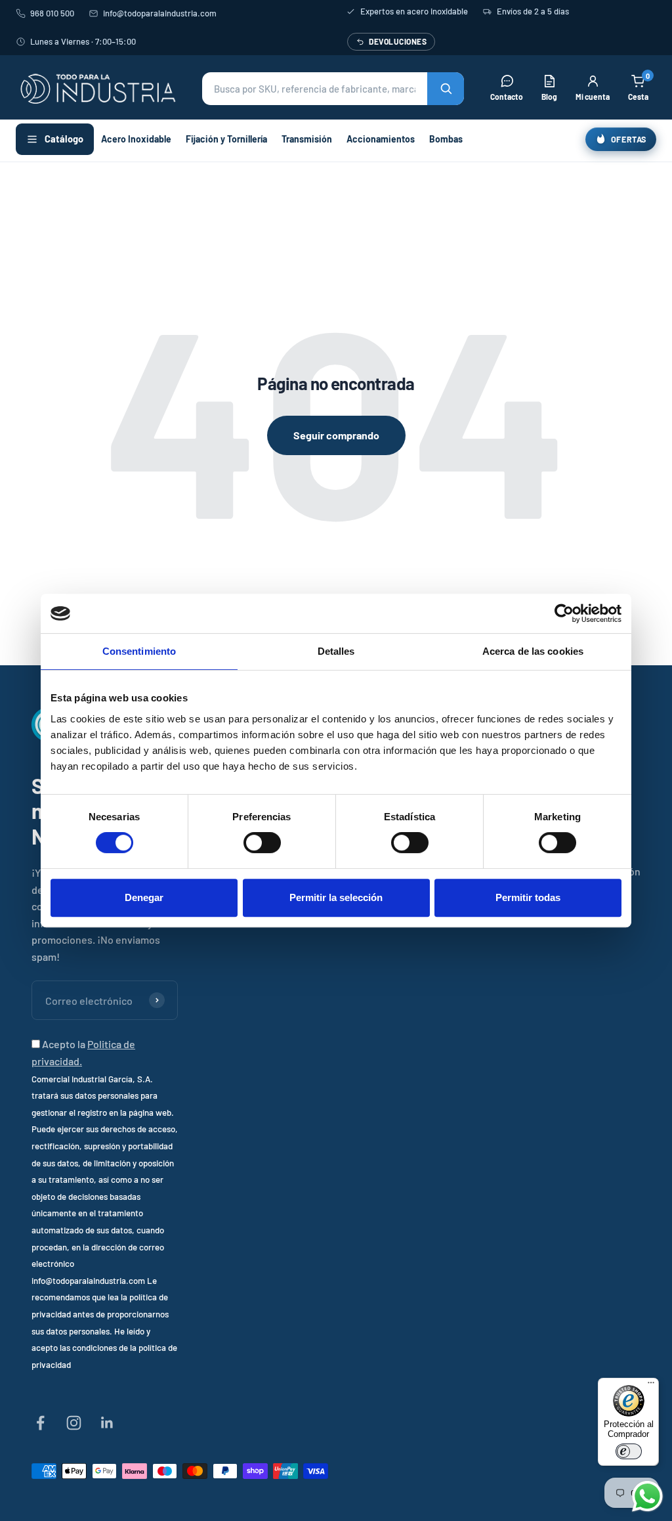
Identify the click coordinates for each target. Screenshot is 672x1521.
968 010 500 (52, 13)
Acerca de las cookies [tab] (532, 651)
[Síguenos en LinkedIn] (107, 1423)
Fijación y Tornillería (226, 138)
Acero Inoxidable (136, 138)
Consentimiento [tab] (139, 651)
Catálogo (64, 138)
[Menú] (651, 1386)
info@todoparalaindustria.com (160, 13)
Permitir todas (527, 897)
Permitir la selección (336, 897)
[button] (333, 88)
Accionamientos (380, 138)
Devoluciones (398, 41)
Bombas (446, 138)
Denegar (144, 897)
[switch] (262, 842)
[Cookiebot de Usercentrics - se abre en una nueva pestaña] (564, 613)
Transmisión (307, 138)
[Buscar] (445, 88)
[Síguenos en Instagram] (74, 1423)
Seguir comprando (336, 435)
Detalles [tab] (336, 651)
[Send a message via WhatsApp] (647, 1496)
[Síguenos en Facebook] (40, 1423)
